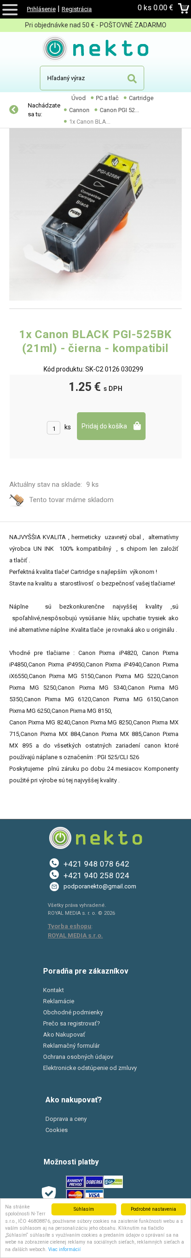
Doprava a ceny (66, 1118)
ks (67, 427)
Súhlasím (84, 1209)
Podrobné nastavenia (153, 1209)
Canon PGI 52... (119, 110)
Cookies (56, 1129)
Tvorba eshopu (69, 926)
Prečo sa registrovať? (71, 1023)
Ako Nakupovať (64, 1034)
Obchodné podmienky (73, 1012)
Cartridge (141, 97)
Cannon (79, 110)
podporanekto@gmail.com (100, 886)
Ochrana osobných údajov (78, 1056)
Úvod (78, 97)
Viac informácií (64, 1249)
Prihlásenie (41, 9)
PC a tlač (107, 97)
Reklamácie (58, 1001)
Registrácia (77, 9)
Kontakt (53, 990)
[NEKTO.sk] (96, 50)
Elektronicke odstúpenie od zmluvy (90, 1067)
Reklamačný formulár (71, 1045)
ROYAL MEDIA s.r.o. (75, 935)
